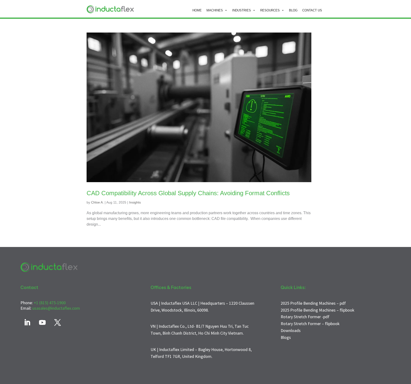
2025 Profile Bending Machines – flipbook (317, 310)
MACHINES (214, 10)
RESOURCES (270, 10)
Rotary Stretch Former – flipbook (310, 323)
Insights (135, 202)
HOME (197, 10)
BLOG (293, 10)
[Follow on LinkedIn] (27, 322)
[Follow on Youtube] (42, 322)
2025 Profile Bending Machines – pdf (313, 303)
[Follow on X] (57, 322)
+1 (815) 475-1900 (50, 302)
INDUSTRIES (241, 10)
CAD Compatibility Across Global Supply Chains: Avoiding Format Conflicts (188, 193)
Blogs (286, 337)
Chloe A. (97, 202)
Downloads (291, 330)
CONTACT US (312, 10)
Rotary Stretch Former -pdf (305, 316)
